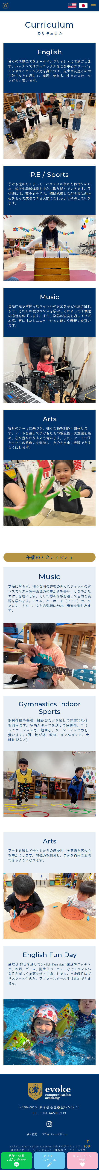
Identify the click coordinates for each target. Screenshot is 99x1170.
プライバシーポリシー (54, 1134)
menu (93, 6)
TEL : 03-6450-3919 (49, 1112)
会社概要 (32, 1134)
